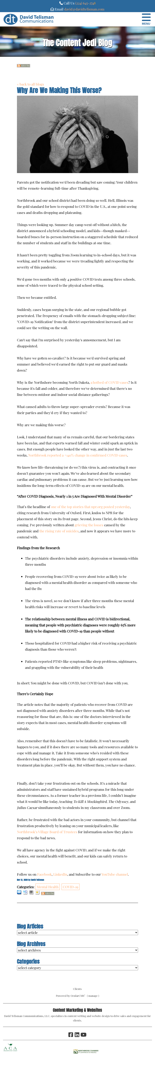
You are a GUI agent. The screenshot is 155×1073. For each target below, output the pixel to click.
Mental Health (48, 887)
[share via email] (19, 893)
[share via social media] (25, 893)
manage (93, 995)
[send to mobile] (31, 893)
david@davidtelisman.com (84, 9)
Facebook (44, 874)
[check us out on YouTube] (83, 1034)
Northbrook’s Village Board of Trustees (47, 832)
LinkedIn (60, 874)
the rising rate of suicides (59, 531)
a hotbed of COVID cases (109, 382)
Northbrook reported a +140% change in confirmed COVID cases (77, 455)
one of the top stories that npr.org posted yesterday (90, 506)
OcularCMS (78, 995)
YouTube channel (115, 874)
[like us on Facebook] (70, 1034)
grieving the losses (89, 525)
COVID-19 (70, 887)
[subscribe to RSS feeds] (23, 66)
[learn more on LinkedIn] (77, 1034)
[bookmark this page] (37, 893)
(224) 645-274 (84, 3)
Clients (77, 989)
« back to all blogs (30, 84)
